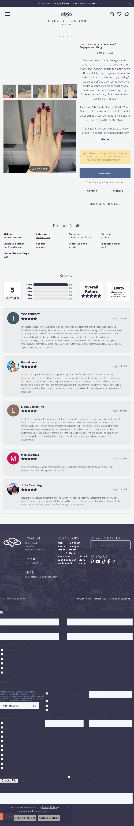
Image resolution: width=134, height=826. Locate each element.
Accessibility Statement (120, 598)
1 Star (29, 298)
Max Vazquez (30, 455)
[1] (127, 545)
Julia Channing (31, 485)
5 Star (29, 284)
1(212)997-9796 (33, 563)
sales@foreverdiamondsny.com (41, 576)
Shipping (92, 191)
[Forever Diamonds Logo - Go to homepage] (67, 18)
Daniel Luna (29, 362)
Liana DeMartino (32, 407)
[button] (118, 13)
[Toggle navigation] (7, 13)
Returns (118, 191)
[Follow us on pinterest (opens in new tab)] (92, 562)
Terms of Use (100, 598)
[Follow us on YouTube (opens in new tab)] (97, 562)
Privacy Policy (84, 598)
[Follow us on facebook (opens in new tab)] (108, 562)
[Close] (130, 3)
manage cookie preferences (33, 811)
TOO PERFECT (30, 314)
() (70, 284)
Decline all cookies (25, 817)
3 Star (29, 291)
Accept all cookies (49, 817)
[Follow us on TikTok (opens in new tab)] (104, 562)
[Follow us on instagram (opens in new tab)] (113, 562)
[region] (39, 136)
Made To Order (68, 37)
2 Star (29, 295)
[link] (111, 13)
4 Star (29, 288)
